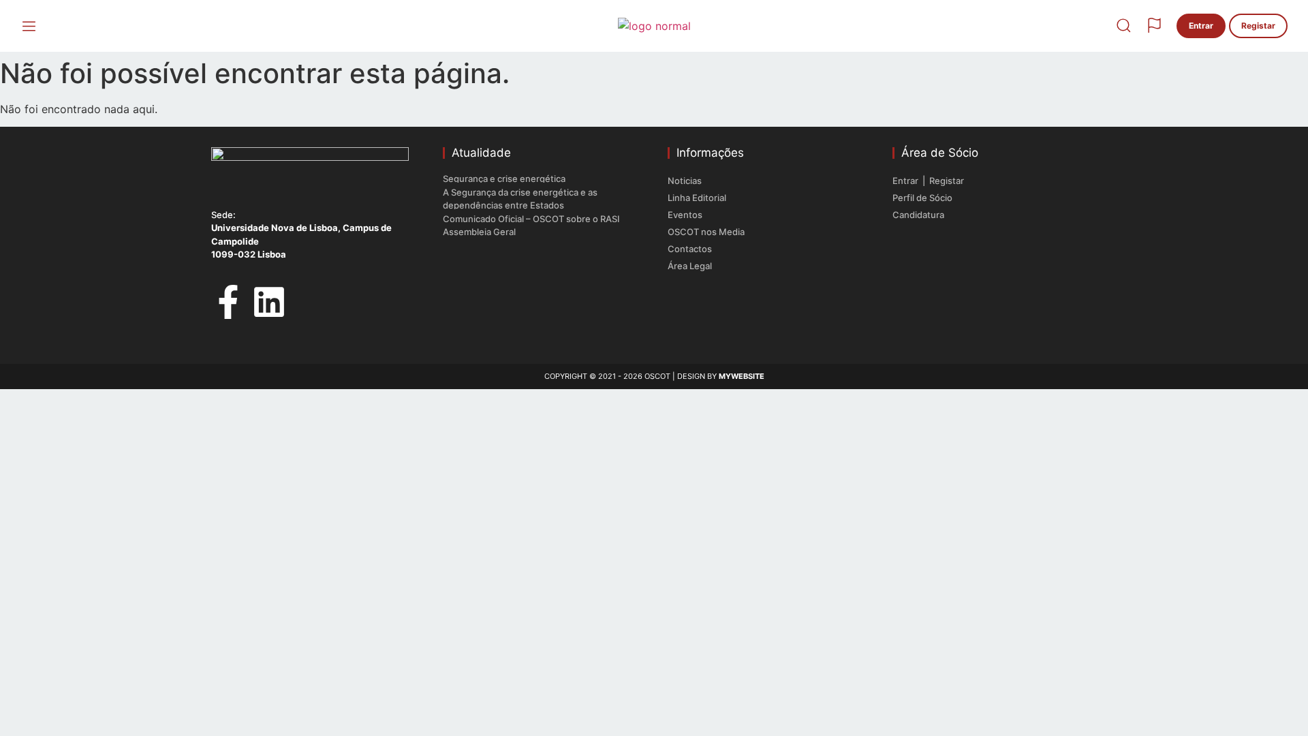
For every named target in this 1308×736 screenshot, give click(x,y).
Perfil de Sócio (922, 197)
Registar (946, 180)
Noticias (685, 180)
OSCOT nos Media (706, 231)
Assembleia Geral (479, 231)
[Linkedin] (269, 302)
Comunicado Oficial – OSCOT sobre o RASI (531, 218)
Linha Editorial (697, 197)
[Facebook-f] (228, 302)
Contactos (690, 248)
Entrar (906, 180)
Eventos (685, 214)
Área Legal (690, 265)
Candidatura (918, 214)
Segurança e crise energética (504, 178)
